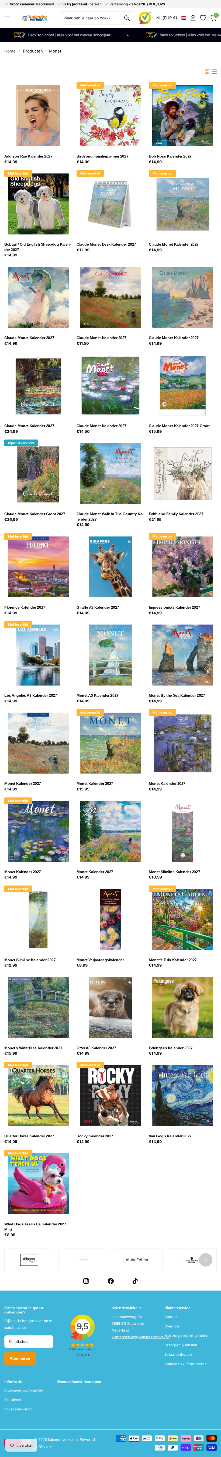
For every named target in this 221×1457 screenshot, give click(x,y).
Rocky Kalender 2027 (95, 1136)
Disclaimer (12, 1399)
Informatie (13, 1381)
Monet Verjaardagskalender (100, 960)
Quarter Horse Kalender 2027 (29, 1136)
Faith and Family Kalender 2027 (176, 514)
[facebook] (111, 1281)
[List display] (214, 71)
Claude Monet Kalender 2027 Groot (179, 426)
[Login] (192, 18)
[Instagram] (86, 1281)
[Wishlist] (203, 18)
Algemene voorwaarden (24, 1390)
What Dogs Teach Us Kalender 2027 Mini (35, 1227)
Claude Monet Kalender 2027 (174, 244)
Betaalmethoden (178, 1354)
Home (10, 51)
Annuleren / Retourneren (185, 1364)
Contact (171, 1317)
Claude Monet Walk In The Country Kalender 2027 (110, 516)
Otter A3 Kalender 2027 (96, 1048)
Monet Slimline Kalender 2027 (174, 872)
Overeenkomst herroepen (79, 1381)
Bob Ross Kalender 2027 (170, 156)
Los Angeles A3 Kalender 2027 (30, 695)
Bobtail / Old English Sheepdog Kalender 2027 (37, 247)
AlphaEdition (138, 1259)
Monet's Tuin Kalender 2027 (173, 960)
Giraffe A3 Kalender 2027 (98, 607)
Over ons (172, 1326)
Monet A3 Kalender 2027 (98, 695)
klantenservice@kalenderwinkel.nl (140, 1337)
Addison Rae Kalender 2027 (28, 156)
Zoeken (126, 18)
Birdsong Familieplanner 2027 (102, 156)
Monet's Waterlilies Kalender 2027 (33, 1048)
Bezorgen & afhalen (180, 1345)
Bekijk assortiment (7, 18)
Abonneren (20, 1358)
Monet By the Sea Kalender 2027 (177, 695)
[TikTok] (135, 1281)
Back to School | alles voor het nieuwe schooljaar (171, 35)
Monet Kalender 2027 (22, 783)
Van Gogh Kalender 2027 (170, 1136)
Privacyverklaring (18, 1409)
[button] (206, 1260)
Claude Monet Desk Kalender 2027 (106, 244)
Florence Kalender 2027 (24, 607)
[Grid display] (207, 71)
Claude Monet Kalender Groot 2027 (34, 514)
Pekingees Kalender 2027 (170, 1048)
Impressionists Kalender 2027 (174, 607)
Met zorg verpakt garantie (186, 1335)
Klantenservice (177, 1308)
